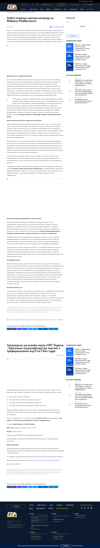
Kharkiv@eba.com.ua (79, 517)
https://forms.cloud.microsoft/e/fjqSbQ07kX (47, 460)
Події (41, 9)
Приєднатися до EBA (62, 508)
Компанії (61, 4)
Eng (87, 4)
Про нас (23, 9)
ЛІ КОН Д (32, 12)
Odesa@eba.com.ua (57, 538)
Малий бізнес (57, 9)
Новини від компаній (12, 12)
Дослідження (73, 9)
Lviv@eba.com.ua (57, 521)
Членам (82, 9)
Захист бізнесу (33, 9)
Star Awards (89, 9)
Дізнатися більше (77, 545)
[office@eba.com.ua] (37, 4)
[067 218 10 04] (33, 4)
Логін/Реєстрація (74, 4)
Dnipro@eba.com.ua (35, 538)
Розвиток (48, 9)
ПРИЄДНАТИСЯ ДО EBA (47, 4)
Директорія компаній (23, 12)
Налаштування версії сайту (85, 1)
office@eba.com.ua (35, 528)
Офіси (65, 9)
